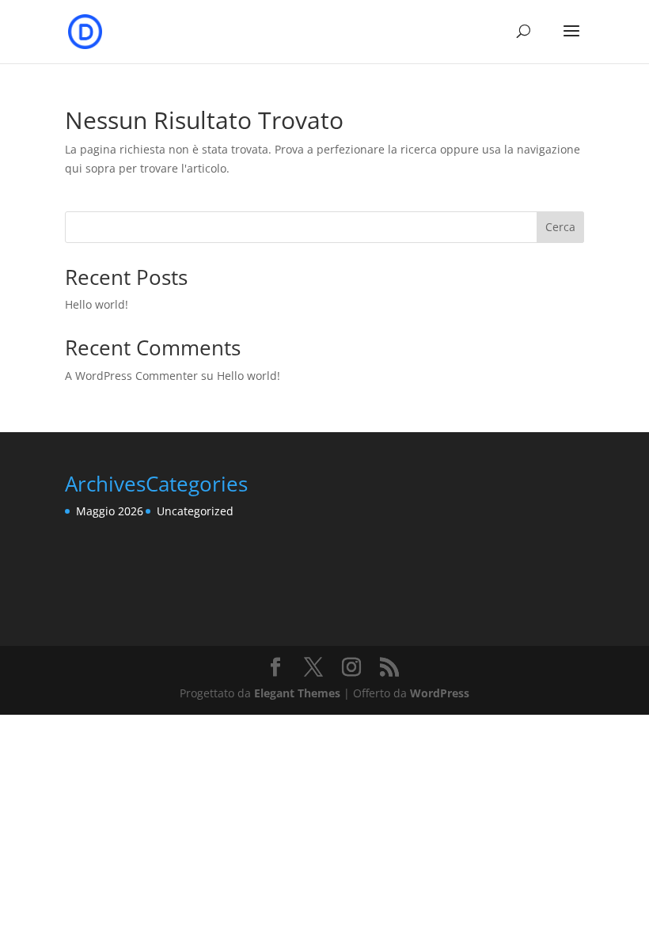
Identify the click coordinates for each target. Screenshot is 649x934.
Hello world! (96, 304)
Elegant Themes (297, 692)
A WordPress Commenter (131, 375)
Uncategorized (195, 510)
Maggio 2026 (109, 510)
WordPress (439, 692)
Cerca (560, 226)
